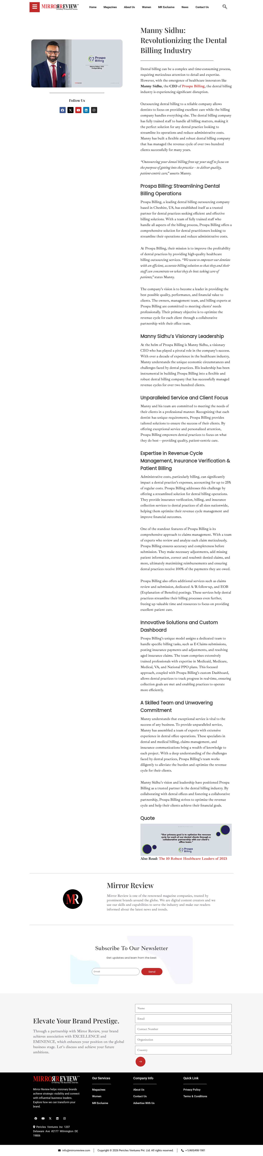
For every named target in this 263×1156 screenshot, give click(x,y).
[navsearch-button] (224, 7)
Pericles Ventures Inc (49, 1127)
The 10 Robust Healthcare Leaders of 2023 (193, 858)
